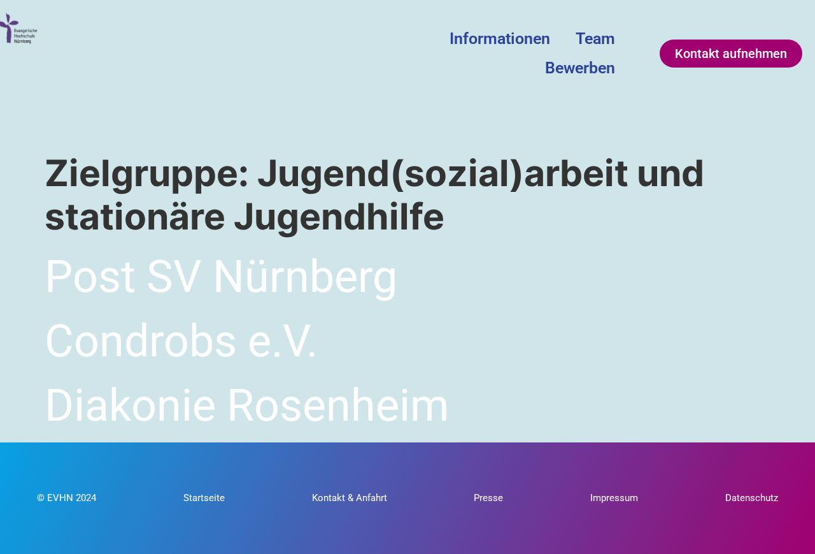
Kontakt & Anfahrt (349, 498)
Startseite (204, 498)
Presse (488, 498)
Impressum (614, 498)
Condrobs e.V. (181, 341)
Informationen (500, 38)
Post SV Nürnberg (221, 277)
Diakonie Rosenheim (247, 405)
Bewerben (580, 68)
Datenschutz (751, 498)
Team (595, 38)
